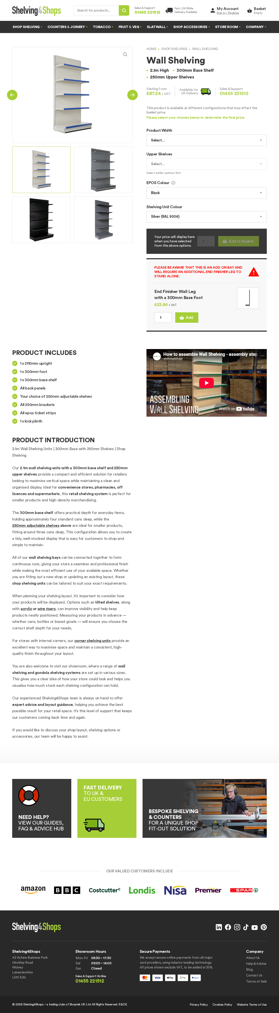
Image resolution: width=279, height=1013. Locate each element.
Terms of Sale (256, 981)
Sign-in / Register (228, 13)
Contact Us (254, 975)
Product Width (159, 130)
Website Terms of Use (252, 1004)
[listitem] (41, 169)
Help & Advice (256, 963)
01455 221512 (234, 93)
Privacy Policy (199, 1004)
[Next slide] (132, 95)
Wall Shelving (205, 49)
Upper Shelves (159, 154)
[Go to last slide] (12, 95)
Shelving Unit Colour (164, 207)
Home (151, 49)
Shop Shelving (174, 49)
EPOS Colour (157, 183)
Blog (249, 969)
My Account (227, 9)
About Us (253, 958)
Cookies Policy (222, 1004)
